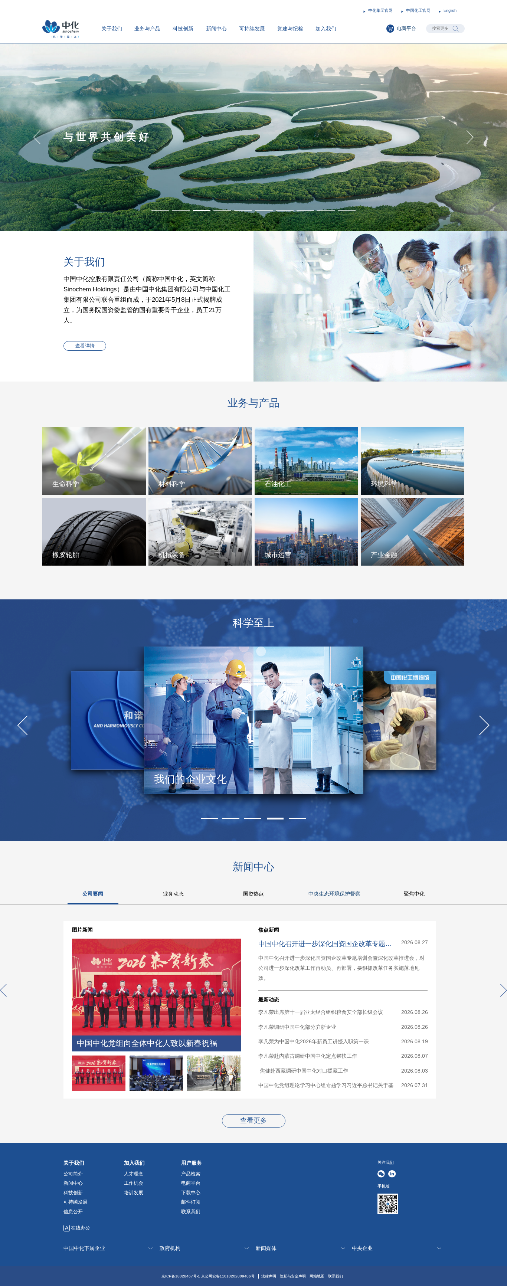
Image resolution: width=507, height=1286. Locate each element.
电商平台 (406, 28)
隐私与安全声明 (293, 1276)
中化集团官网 (380, 10)
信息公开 (73, 1211)
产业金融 (384, 555)
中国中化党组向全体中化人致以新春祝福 (147, 1043)
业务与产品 (147, 29)
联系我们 (190, 1211)
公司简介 (73, 1174)
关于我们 (111, 29)
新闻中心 (216, 29)
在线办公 (80, 1228)
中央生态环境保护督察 (334, 894)
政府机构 (170, 1248)
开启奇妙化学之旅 (195, 779)
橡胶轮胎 (65, 555)
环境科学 (384, 484)
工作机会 (133, 1183)
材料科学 (171, 484)
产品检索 (190, 1174)
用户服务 (191, 1163)
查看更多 (253, 1120)
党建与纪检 (290, 29)
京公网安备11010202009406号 (228, 1276)
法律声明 (268, 1276)
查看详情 (85, 346)
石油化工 (278, 484)
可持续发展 (252, 29)
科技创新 (183, 29)
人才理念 (133, 1174)
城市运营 (278, 555)
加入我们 (325, 29)
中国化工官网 (418, 10)
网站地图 (317, 1276)
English (450, 10)
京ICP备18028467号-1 (180, 1276)
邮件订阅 (190, 1202)
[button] (160, 210)
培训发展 (133, 1192)
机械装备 (171, 555)
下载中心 (190, 1192)
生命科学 (65, 484)
